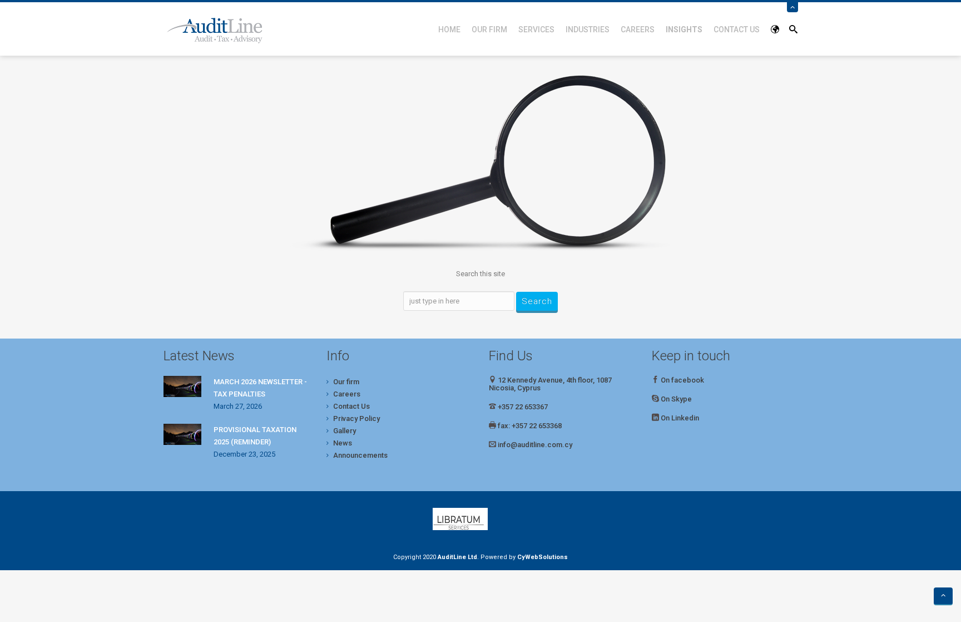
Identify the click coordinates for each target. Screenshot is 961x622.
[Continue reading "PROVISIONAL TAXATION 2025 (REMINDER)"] (182, 434)
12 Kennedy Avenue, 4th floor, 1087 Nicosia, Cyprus (550, 384)
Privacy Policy (356, 418)
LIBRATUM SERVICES (480, 519)
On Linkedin (680, 418)
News (342, 443)
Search (537, 301)
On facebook (681, 380)
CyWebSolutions (542, 557)
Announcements (360, 455)
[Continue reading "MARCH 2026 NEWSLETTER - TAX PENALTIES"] (182, 386)
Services (536, 29)
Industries (588, 29)
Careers (638, 29)
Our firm (489, 29)
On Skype (676, 399)
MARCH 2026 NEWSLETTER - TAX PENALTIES (260, 388)
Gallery (344, 431)
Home (449, 29)
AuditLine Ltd (457, 557)
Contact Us (737, 29)
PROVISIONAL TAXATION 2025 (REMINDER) (255, 435)
